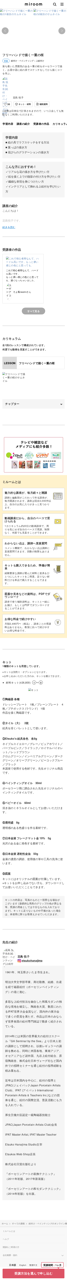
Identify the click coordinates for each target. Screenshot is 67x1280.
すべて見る (33, 311)
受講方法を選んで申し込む (33, 1273)
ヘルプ (6, 1238)
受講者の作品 (41, 124)
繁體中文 (33, 1265)
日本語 (12, 1264)
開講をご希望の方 (11, 1246)
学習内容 (8, 124)
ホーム (5, 1223)
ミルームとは (9, 1230)
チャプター (12, 404)
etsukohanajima (32, 960)
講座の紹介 (23, 124)
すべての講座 (18, 1223)
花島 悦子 (18, 97)
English (22, 1265)
